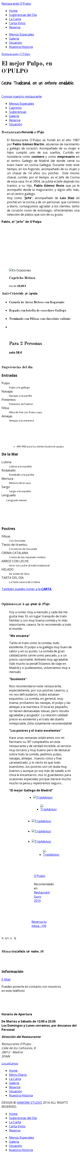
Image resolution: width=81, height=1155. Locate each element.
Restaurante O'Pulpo (16, 4)
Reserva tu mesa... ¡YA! (39, 924)
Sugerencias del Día (23, 15)
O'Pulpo (39, 876)
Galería (14, 38)
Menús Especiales (21, 34)
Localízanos (10, 1063)
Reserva (14, 27)
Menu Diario (18, 1075)
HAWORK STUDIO (29, 1102)
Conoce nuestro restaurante (22, 96)
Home (13, 11)
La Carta (15, 19)
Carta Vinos (17, 23)
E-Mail (6, 979)
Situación (15, 43)
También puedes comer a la (26, 589)
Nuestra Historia (21, 47)
